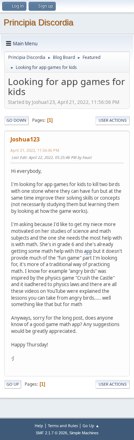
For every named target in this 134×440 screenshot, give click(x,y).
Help (39, 425)
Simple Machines (84, 433)
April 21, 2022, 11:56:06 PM (34, 150)
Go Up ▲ (91, 425)
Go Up (12, 384)
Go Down (16, 120)
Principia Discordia (38, 22)
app (88, 251)
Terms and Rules (63, 425)
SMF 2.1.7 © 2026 (51, 433)
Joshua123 (25, 139)
